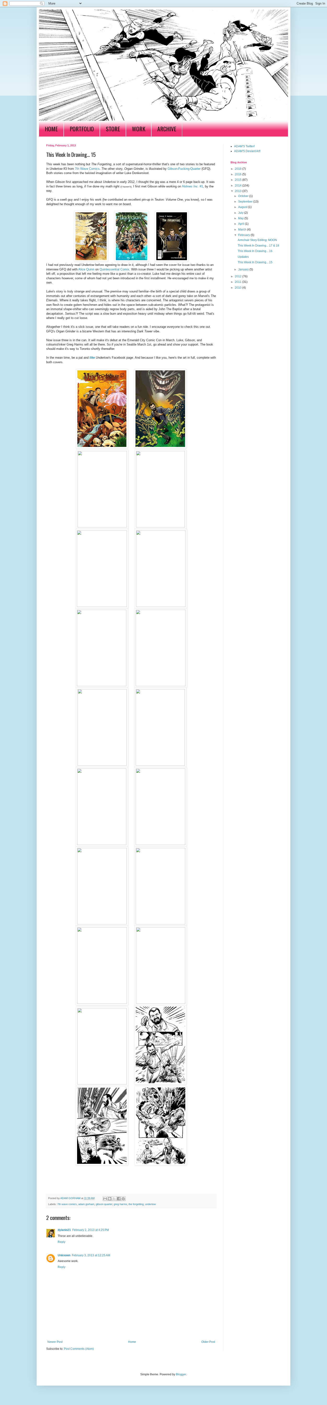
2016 (238, 174)
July (241, 212)
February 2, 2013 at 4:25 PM (90, 1230)
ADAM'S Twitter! (244, 146)
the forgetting (136, 1204)
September (245, 201)
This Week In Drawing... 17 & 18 (258, 245)
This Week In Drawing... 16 (255, 251)
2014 (238, 185)
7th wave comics (67, 1204)
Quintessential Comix (114, 269)
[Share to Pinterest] (123, 1198)
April (241, 223)
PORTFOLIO (82, 128)
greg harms (120, 1204)
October (243, 196)
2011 (238, 282)
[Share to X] (114, 1198)
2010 (238, 287)
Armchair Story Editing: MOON (257, 240)
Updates (243, 256)
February (244, 235)
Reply (61, 1242)
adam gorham (86, 1204)
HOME (51, 128)
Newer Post (54, 1342)
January (243, 269)
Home (132, 1342)
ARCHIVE (166, 128)
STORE (113, 128)
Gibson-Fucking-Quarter (184, 168)
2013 (238, 191)
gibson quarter (104, 1204)
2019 (238, 168)
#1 (192, 186)
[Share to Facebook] (118, 1198)
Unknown (64, 1255)
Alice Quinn (86, 269)
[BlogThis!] (109, 1198)
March (242, 229)
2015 (238, 179)
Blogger (181, 1374)
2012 (238, 276)
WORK (138, 128)
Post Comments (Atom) (79, 1348)
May (241, 218)
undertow (150, 1204)
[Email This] (105, 1198)
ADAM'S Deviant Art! (247, 151)
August (243, 207)
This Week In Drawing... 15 (255, 262)
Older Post (208, 1342)
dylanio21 (64, 1230)
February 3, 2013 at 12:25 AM (91, 1255)
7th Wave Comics (87, 168)
